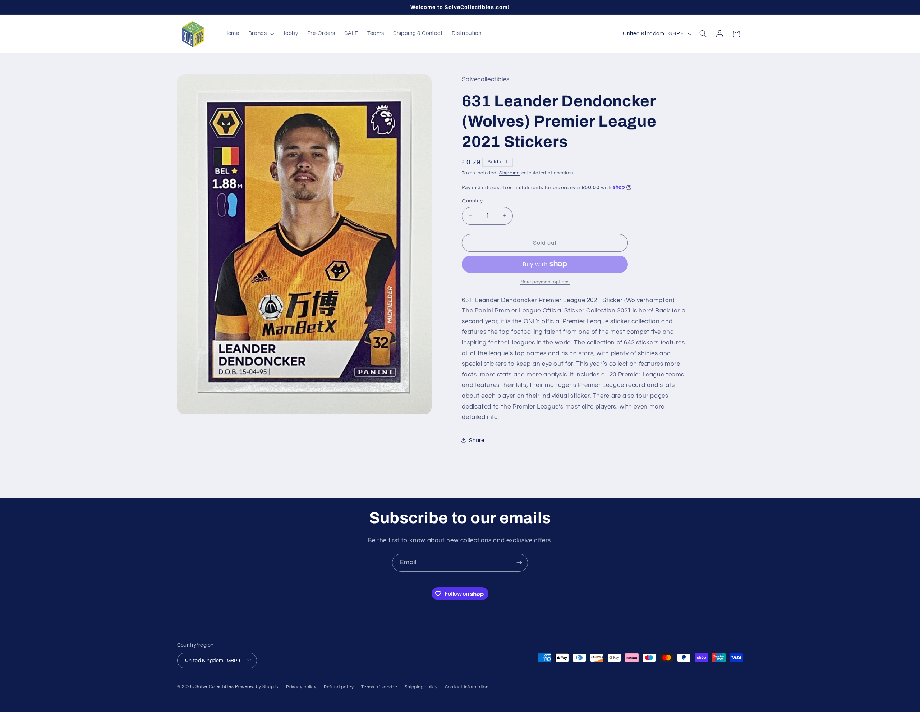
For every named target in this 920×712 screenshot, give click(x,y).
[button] (260, 34)
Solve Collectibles (215, 686)
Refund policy (339, 687)
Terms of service (379, 687)
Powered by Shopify (257, 686)
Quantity (472, 200)
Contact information (467, 687)
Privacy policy (301, 687)
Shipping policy (421, 687)
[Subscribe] (519, 562)
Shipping (509, 173)
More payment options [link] (545, 281)
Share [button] (476, 440)
